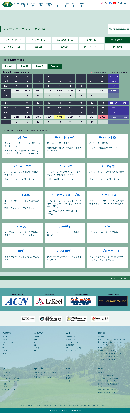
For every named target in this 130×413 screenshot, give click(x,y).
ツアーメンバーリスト (73, 348)
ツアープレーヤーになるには (108, 378)
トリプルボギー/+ (107, 251)
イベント (69, 381)
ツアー (4, 336)
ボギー (22, 251)
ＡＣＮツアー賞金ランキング (108, 356)
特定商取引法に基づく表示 (107, 392)
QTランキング (71, 351)
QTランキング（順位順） (11, 378)
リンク (100, 387)
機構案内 (101, 372)
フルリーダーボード (12, 40)
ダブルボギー (65, 251)
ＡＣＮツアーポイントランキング (109, 353)
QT (3, 345)
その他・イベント (8, 353)
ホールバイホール (38, 40)
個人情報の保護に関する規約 (108, 389)
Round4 (55, 66)
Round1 (9, 66)
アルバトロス (107, 195)
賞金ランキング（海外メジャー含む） (111, 342)
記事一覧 (5, 375)
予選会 (4, 351)
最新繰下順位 (70, 345)
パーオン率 (65, 166)
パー (107, 226)
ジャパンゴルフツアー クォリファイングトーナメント (49, 373)
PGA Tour (5, 348)
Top (67, 372)
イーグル (22, 226)
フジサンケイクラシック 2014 (24, 29)
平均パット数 (107, 137)
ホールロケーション (12, 47)
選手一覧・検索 (71, 336)
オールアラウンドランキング (108, 345)
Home (16, 4)
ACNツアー (6, 339)
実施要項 (5, 387)
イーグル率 (22, 195)
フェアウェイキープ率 (65, 195)
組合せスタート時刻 (65, 40)
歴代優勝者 (117, 47)
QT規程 (4, 384)
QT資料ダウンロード (9, 389)
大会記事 (38, 47)
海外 (35, 345)
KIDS (35, 351)
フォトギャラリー (91, 47)
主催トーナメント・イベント (108, 381)
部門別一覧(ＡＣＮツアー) (107, 351)
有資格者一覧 (70, 339)
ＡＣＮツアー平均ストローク (108, 359)
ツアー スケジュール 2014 (117, 278)
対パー (22, 137)
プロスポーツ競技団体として (108, 375)
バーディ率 (107, 166)
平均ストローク (65, 137)
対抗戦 (68, 378)
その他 (36, 348)
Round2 (24, 66)
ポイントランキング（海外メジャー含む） (112, 339)
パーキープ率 (22, 166)
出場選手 (65, 47)
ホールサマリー (117, 40)
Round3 (39, 66)
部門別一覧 (91, 40)
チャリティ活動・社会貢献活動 (108, 384)
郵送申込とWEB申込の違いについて (46, 377)
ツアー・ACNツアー (9, 342)
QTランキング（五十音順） (11, 381)
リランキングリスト (73, 342)
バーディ (65, 226)
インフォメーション (9, 372)
